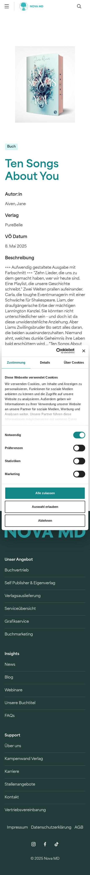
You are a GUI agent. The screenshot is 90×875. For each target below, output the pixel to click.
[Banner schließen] (83, 350)
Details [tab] (45, 362)
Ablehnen (45, 520)
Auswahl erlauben (45, 506)
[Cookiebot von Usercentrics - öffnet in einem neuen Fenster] (57, 351)
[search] (79, 6)
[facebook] (45, 844)
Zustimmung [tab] (16, 362)
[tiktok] (56, 844)
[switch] (79, 448)
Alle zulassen (45, 493)
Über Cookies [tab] (74, 362)
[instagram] (33, 844)
